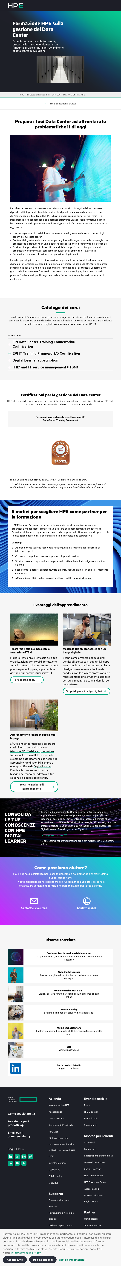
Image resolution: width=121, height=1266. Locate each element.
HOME (21, 95)
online (79, 569)
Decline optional (43, 1259)
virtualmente (59, 569)
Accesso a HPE (91, 1188)
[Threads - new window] (30, 1156)
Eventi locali (90, 1118)
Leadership (54, 1169)
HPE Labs (53, 1131)
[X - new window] (17, 1156)
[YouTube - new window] (17, 1163)
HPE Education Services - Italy (38, 95)
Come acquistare (19, 1113)
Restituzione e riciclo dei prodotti (61, 1215)
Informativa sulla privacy (25, 1252)
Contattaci (89, 1142)
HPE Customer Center (95, 1182)
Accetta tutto (15, 1259)
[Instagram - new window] (23, 1156)
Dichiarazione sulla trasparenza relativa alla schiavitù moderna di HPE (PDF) (62, 1147)
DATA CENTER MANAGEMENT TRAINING (68, 95)
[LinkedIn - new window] (10, 1156)
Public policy (55, 1176)
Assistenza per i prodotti (18, 1123)
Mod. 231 (53, 1182)
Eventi (87, 1105)
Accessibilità (55, 1111)
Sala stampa (90, 1125)
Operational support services (59, 1203)
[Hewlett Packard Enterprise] (15, 5)
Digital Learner (42, 766)
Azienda (55, 1099)
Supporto (56, 1194)
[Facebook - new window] (10, 1163)
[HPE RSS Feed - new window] (23, 1163)
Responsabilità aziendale (62, 1125)
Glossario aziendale (94, 1162)
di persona (45, 569)
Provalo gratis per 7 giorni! (72, 829)
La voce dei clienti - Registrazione (94, 1198)
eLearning (16, 758)
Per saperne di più (51, 835)
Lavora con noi (56, 1118)
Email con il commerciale (17, 1134)
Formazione (90, 1149)
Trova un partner (92, 1225)
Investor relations (57, 1163)
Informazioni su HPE (59, 1105)
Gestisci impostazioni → (73, 1259)
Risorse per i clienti (98, 1136)
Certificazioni (91, 1218)
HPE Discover (91, 1111)
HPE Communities (93, 1175)
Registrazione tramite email (98, 1155)
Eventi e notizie (95, 1099)
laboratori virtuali (82, 578)
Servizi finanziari (92, 1169)
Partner (89, 1212)
